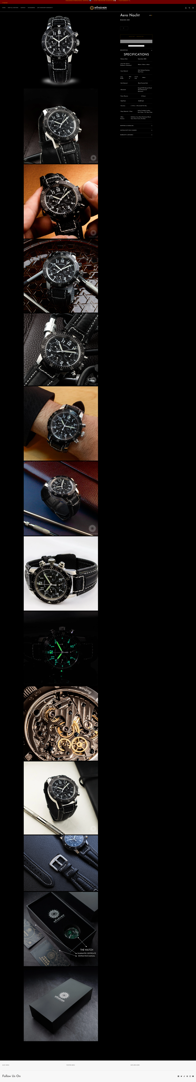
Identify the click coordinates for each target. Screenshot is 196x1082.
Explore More (135, 1065)
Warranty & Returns (126, 134)
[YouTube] (193, 1076)
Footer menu (70, 1065)
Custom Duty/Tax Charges (128, 130)
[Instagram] (190, 1076)
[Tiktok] (184, 1076)
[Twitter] (181, 1076)
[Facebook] (178, 1076)
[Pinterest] (187, 1076)
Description (124, 50)
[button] (4, 8)
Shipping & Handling (127, 125)
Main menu (5, 1065)
